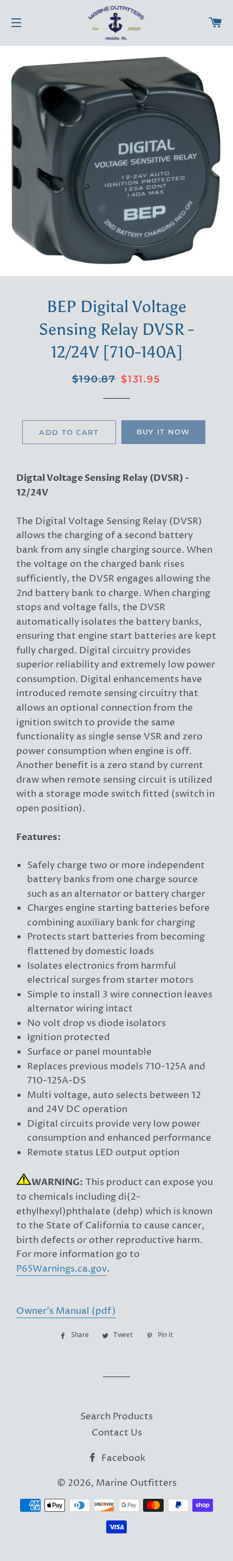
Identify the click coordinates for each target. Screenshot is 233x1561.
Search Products (116, 1416)
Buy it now (163, 431)
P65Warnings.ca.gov (61, 1268)
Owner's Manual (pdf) (66, 1311)
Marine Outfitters (136, 1483)
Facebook (122, 1458)
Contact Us (117, 1432)
